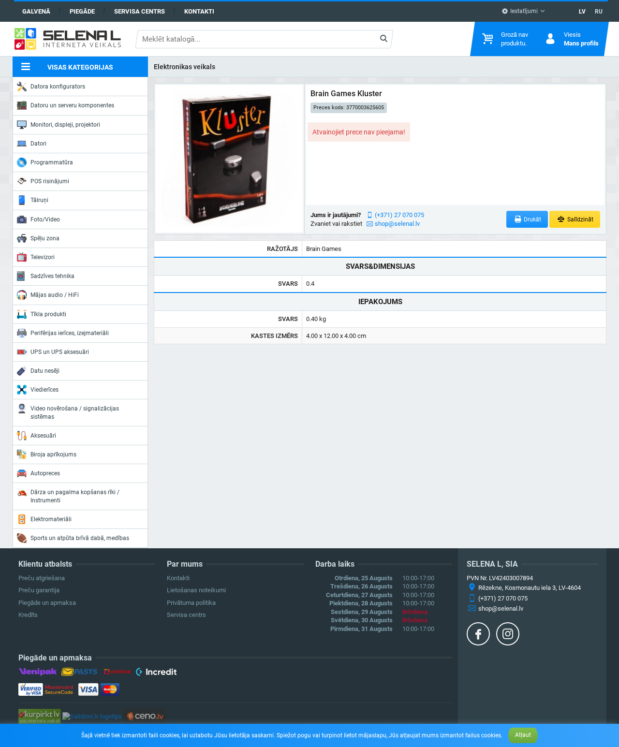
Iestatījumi (523, 11)
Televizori (42, 257)
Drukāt (531, 219)
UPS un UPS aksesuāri (59, 352)
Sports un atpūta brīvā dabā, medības (79, 538)
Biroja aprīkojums (53, 454)
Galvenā (36, 11)
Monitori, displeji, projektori (65, 124)
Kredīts (28, 614)
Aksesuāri (43, 435)
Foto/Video (45, 219)
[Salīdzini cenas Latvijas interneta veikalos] (39, 715)
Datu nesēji (44, 370)
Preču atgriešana (41, 578)
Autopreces (45, 473)
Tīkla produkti (48, 314)
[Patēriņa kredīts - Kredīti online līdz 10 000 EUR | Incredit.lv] (156, 673)
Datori (38, 143)
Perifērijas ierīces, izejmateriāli (69, 333)
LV (582, 11)
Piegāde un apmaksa (47, 602)
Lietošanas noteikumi (196, 590)
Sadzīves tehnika (52, 276)
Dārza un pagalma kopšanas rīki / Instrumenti (74, 496)
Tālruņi (39, 200)
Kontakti (199, 11)
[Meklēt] (383, 39)
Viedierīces (44, 389)
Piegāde (82, 11)
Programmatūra (51, 162)
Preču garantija (38, 590)
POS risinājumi (49, 181)
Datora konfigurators (57, 86)
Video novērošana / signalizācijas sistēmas (74, 412)
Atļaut (523, 735)
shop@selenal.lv (397, 223)
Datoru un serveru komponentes (72, 105)
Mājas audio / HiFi (54, 295)
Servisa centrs (139, 11)
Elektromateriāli (51, 519)
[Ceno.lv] (144, 715)
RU (599, 11)
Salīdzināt (579, 219)
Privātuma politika (191, 602)
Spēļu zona (44, 238)
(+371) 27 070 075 (399, 215)
